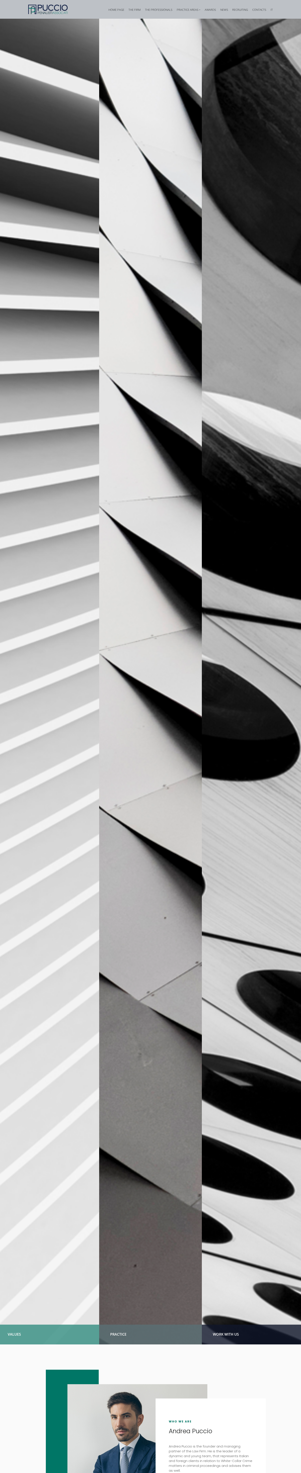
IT (272, 10)
